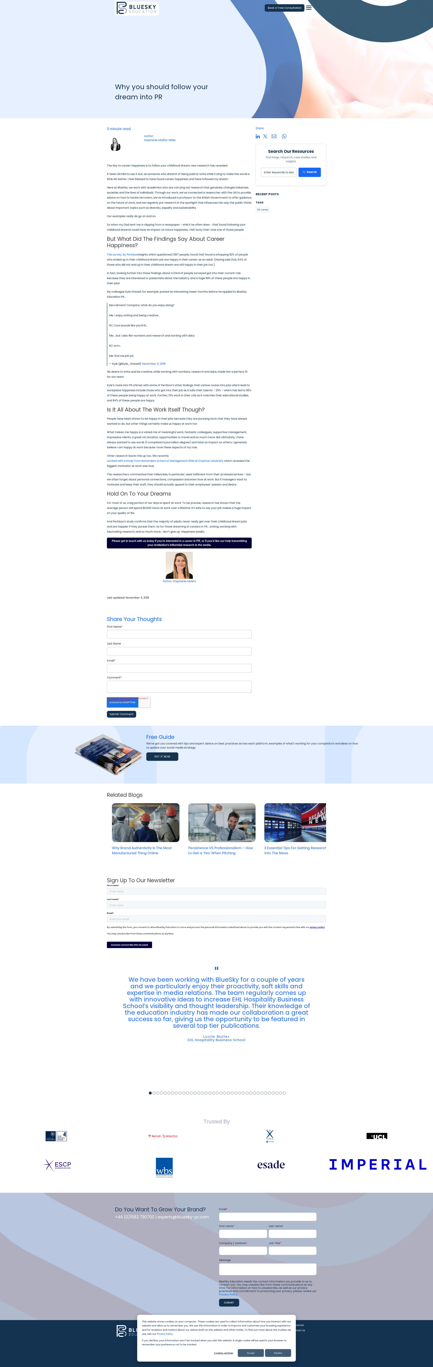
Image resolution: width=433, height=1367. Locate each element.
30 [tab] (258, 1093)
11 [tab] (187, 1093)
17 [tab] (209, 1093)
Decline (278, 1352)
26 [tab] (243, 1093)
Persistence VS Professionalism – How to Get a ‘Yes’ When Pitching (220, 850)
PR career (262, 209)
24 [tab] (235, 1093)
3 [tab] (157, 1093)
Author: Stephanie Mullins (179, 581)
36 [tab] (280, 1093)
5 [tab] (165, 1093)
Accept (251, 1352)
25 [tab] (239, 1093)
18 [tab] (213, 1093)
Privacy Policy (165, 1334)
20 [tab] (221, 1093)
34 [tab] (273, 1093)
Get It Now (162, 756)
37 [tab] (284, 1093)
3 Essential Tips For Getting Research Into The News (295, 850)
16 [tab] (206, 1093)
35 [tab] (276, 1093)
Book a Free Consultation (284, 8)
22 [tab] (228, 1093)
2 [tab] (154, 1093)
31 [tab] (261, 1093)
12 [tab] (191, 1093)
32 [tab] (265, 1093)
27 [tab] (247, 1093)
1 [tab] (150, 1093)
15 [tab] (202, 1093)
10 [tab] (183, 1093)
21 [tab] (224, 1093)
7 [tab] (172, 1093)
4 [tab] (161, 1093)
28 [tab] (250, 1093)
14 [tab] (198, 1093)
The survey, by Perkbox (122, 254)
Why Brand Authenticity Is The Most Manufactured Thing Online (142, 850)
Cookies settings (223, 1352)
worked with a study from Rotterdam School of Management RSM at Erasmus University (165, 461)
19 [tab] (217, 1093)
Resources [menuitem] (298, 1325)
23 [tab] (232, 1093)
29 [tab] (254, 1093)
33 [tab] (269, 1093)
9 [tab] (180, 1093)
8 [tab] (176, 1093)
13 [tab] (194, 1093)
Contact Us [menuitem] (298, 1330)
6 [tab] (168, 1093)
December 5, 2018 (154, 364)
